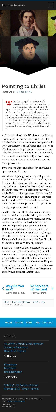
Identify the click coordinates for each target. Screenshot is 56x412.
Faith (29, 322)
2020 (35, 302)
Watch (19, 322)
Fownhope (10, 364)
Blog (6, 302)
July (43, 302)
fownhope (13, 5)
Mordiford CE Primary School (21, 388)
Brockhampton (13, 371)
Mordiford (10, 368)
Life (37, 322)
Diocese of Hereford (16, 347)
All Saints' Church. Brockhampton (23, 343)
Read (8, 322)
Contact (48, 322)
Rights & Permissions (16, 401)
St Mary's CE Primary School (21, 385)
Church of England (15, 351)
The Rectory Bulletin (23, 91)
